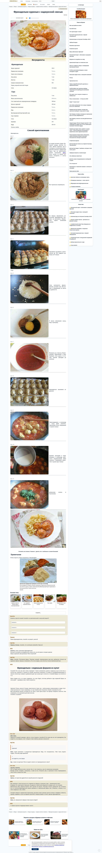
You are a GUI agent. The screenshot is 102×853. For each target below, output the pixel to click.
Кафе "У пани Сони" (74, 102)
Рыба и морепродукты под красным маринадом (80, 18)
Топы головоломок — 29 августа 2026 (79, 98)
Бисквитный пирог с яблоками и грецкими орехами (80, 200)
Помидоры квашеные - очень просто (80, 180)
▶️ (26, 18)
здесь (64, 152)
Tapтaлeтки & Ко (74, 80)
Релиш (71, 77)
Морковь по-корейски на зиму (77, 59)
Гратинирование (35, 1)
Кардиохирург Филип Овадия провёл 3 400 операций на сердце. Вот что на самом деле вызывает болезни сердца (80, 124)
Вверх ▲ (71, 852)
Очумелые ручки (74, 48)
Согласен (35, 849)
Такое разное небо (74, 171)
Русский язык (73, 28)
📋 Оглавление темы (63, 8)
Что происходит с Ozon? (75, 31)
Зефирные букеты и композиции (78, 152)
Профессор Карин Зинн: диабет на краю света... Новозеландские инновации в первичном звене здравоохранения (80, 130)
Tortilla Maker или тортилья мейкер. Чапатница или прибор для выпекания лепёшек (79, 90)
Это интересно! (73, 163)
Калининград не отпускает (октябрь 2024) (80, 39)
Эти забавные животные (76, 156)
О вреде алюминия (75, 186)
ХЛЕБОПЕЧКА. (13, 1)
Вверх (10, 809)
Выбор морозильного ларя (77, 242)
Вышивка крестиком (75, 45)
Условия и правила (35, 852)
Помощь (30, 852)
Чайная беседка (73, 42)
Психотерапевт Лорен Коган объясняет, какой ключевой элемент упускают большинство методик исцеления (79, 136)
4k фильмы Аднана (74, 140)
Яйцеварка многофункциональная (79, 183)
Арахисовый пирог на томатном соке (79, 62)
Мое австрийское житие (75, 25)
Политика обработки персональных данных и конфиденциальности (51, 852)
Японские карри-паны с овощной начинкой (80, 74)
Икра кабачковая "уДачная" (76, 51)
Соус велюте (74, 245)
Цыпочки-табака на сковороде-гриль (80, 177)
